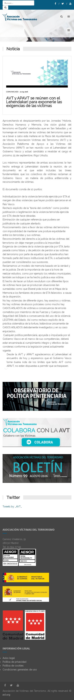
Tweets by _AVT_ (12, 506)
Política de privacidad (14, 661)
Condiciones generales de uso (20, 669)
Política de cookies (13, 665)
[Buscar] (5, 8)
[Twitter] (64, 3)
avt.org (6, 694)
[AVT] (20, 16)
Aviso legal (9, 658)
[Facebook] (57, 3)
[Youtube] (70, 3)
